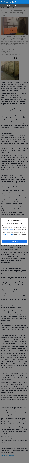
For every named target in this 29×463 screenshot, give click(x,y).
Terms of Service (22, 226)
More (15, 5)
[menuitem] (16, 5)
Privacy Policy (9, 229)
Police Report (6, 5)
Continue (14, 241)
